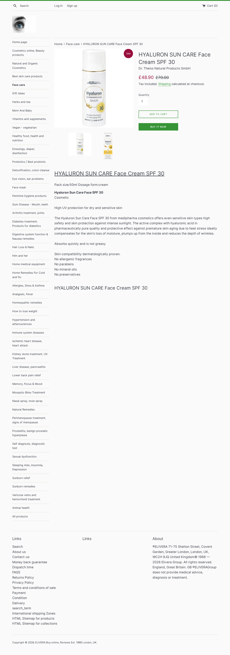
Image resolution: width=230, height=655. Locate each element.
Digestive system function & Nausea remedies (30, 236)
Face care (18, 85)
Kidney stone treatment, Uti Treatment (29, 356)
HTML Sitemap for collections (34, 623)
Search (17, 547)
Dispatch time (23, 567)
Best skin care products (27, 76)
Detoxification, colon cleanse (30, 170)
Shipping (164, 84)
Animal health (20, 507)
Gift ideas (18, 93)
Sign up (72, 5)
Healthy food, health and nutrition (28, 138)
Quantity (144, 94)
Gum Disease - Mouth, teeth (30, 204)
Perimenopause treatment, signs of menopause (29, 420)
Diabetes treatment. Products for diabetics (26, 223)
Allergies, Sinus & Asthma (28, 285)
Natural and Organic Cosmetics (25, 65)
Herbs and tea (21, 102)
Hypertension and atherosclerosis (23, 322)
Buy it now (158, 126)
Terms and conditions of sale (34, 588)
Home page (19, 42)
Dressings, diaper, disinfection (23, 151)
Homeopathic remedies (27, 302)
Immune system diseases (28, 332)
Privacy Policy (23, 583)
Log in (58, 5)
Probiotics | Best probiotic (29, 161)
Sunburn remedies (23, 486)
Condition (19, 598)
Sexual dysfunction (24, 456)
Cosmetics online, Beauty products (28, 53)
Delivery (18, 603)
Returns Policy (23, 577)
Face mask (19, 187)
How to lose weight (24, 311)
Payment (19, 593)
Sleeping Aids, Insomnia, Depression (27, 467)
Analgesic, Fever (22, 294)
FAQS (16, 572)
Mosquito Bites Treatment (28, 392)
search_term (21, 608)
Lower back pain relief (26, 375)
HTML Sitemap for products (33, 618)
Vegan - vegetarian (24, 127)
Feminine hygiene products (29, 195)
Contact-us (20, 557)
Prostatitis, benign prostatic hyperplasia (30, 433)
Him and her (20, 255)
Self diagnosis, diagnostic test (28, 446)
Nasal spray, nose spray (27, 401)
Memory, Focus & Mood (27, 384)
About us (19, 552)
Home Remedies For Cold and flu (28, 275)
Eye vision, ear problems (28, 178)
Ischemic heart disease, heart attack (27, 343)
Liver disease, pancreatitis (28, 366)
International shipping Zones (33, 613)
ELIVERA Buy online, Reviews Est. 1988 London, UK (65, 642)
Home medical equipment (28, 264)
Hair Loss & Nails (23, 247)
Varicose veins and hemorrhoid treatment (26, 497)
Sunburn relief (21, 478)
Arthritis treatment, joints (28, 213)
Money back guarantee (29, 562)
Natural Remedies (23, 409)
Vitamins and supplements (29, 119)
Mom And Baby (22, 110)
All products (20, 516)
